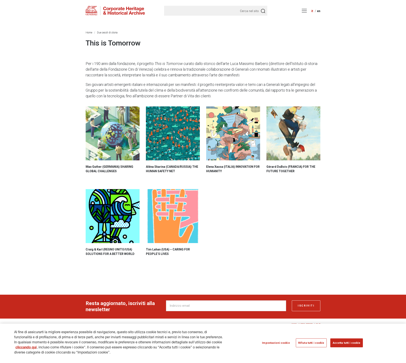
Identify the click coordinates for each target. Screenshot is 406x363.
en (318, 11)
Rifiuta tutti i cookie (311, 342)
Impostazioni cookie (276, 342)
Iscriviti (306, 305)
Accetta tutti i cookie (347, 342)
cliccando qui (26, 347)
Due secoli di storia (107, 32)
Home (89, 32)
